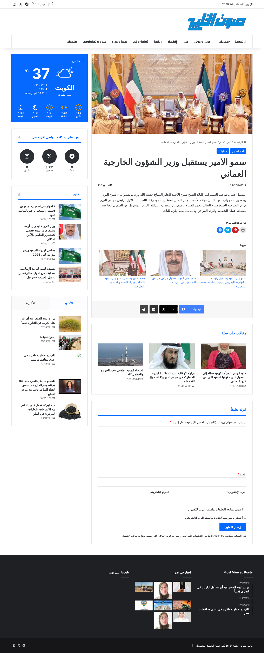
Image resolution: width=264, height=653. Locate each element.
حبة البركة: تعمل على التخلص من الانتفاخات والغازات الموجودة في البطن (37, 409)
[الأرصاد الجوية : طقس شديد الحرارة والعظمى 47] (120, 354)
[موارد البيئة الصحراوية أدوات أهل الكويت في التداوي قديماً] (70, 324)
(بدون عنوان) (47, 336)
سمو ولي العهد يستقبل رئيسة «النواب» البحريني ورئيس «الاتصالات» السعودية (223, 282)
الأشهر (68, 303)
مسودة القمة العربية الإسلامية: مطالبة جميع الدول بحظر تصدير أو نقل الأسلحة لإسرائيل (37, 273)
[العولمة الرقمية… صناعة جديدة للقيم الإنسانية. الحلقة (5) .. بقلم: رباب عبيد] (163, 620)
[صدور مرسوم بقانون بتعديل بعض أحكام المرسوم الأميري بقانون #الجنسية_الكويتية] (182, 587)
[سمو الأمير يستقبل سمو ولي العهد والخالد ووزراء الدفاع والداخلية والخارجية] (122, 263)
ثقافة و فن (140, 41)
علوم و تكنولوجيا (94, 41)
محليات (224, 41)
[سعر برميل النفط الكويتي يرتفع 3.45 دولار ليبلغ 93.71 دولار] (182, 605)
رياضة (158, 41)
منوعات (72, 41)
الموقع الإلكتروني (159, 491)
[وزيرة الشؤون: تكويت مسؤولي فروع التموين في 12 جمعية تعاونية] (182, 617)
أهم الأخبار (225, 142)
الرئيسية (240, 41)
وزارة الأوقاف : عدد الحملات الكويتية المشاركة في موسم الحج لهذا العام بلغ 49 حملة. (172, 377)
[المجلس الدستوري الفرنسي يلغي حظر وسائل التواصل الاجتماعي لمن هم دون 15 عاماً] (144, 617)
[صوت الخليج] (217, 22)
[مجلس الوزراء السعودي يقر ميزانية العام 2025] (70, 256)
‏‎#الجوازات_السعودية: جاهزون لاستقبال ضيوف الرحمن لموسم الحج (36, 210)
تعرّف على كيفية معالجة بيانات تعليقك (143, 535)
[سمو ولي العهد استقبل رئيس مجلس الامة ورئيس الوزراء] (173, 263)
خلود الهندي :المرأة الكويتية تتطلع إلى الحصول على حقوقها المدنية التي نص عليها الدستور (224, 377)
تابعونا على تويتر (118, 572)
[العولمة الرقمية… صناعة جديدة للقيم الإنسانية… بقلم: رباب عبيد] (163, 590)
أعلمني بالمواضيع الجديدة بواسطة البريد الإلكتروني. (214, 517)
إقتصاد (172, 41)
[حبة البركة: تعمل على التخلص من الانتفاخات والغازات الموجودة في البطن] (70, 411)
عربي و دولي (202, 41)
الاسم (242, 474)
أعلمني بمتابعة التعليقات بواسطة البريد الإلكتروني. (215, 509)
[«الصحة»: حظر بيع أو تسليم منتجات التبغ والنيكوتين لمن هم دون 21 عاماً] (144, 605)
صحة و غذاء (119, 41)
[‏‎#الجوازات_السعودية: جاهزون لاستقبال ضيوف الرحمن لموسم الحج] (70, 212)
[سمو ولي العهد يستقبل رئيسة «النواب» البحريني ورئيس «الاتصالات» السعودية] (223, 263)
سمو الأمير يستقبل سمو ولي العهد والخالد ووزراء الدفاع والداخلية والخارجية (125, 282)
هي (185, 41)
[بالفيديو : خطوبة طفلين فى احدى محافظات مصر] (70, 364)
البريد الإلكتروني (236, 491)
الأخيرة (30, 303)
